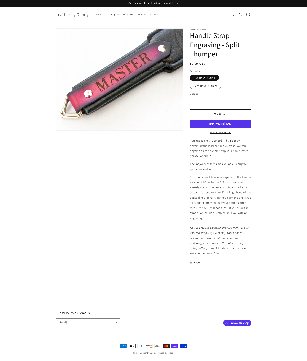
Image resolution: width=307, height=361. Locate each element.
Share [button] (197, 262)
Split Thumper (227, 140)
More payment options (220, 132)
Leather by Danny (148, 353)
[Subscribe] (116, 323)
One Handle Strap (204, 77)
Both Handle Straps (205, 85)
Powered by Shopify (165, 353)
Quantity (194, 93)
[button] (112, 14)
